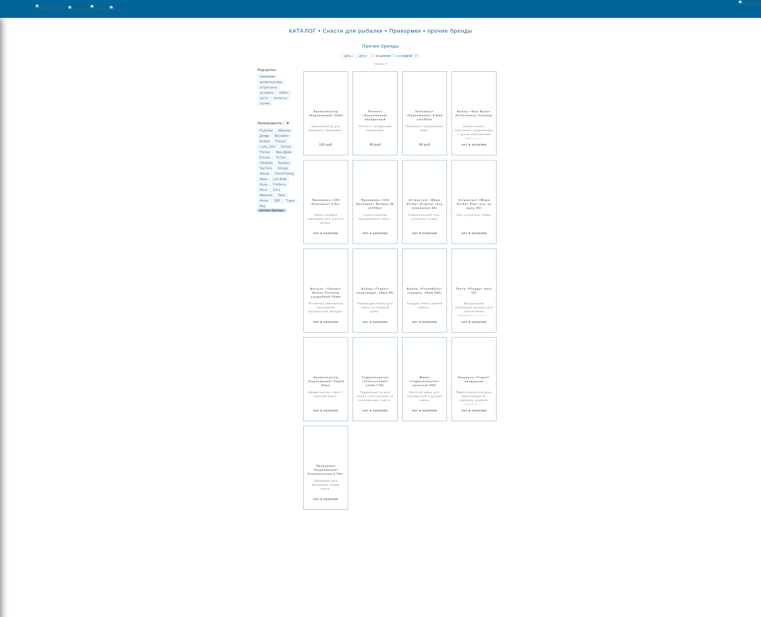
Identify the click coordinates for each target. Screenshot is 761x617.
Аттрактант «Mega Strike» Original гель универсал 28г (424, 203)
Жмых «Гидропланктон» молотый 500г (424, 381)
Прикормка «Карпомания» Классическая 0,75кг (326, 469)
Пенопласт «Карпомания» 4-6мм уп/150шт (424, 115)
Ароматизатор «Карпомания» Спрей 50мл (325, 381)
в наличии (383, 55)
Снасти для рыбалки (353, 31)
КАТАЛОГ (302, 31)
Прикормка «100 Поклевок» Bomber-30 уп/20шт (375, 203)
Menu (17, 9)
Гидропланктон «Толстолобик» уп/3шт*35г (375, 381)
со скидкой (404, 55)
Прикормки (405, 31)
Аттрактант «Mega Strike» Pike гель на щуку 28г (474, 203)
